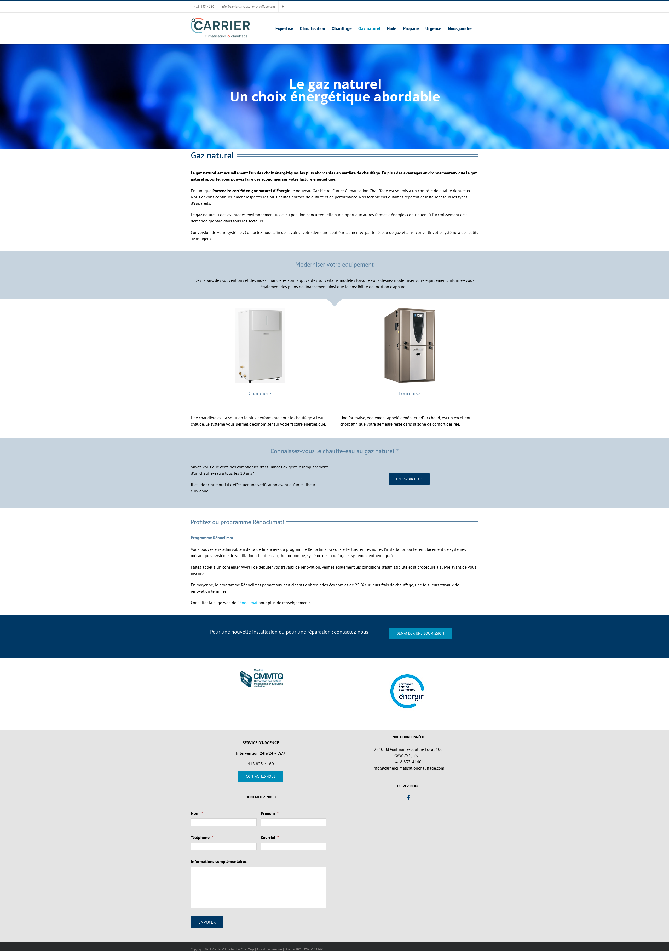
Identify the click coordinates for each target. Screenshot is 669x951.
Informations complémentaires (219, 861)
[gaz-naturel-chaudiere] (259, 309)
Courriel (270, 837)
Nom (197, 813)
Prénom (270, 813)
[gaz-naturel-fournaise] (409, 309)
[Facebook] (408, 797)
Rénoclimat (247, 602)
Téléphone (202, 837)
